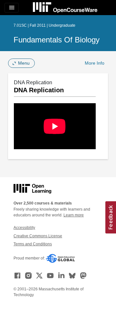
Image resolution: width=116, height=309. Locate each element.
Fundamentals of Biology (57, 39)
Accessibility (24, 227)
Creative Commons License (38, 236)
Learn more (73, 215)
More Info (94, 63)
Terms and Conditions (33, 244)
